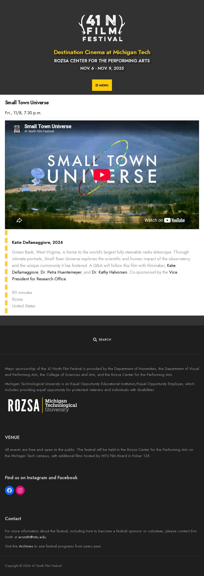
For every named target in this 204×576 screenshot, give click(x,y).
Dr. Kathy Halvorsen (109, 272)
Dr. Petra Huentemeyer (61, 272)
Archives (26, 546)
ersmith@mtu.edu (32, 537)
